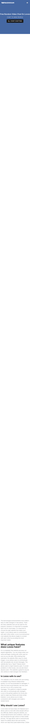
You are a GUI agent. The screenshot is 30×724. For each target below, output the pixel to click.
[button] (27, 2)
